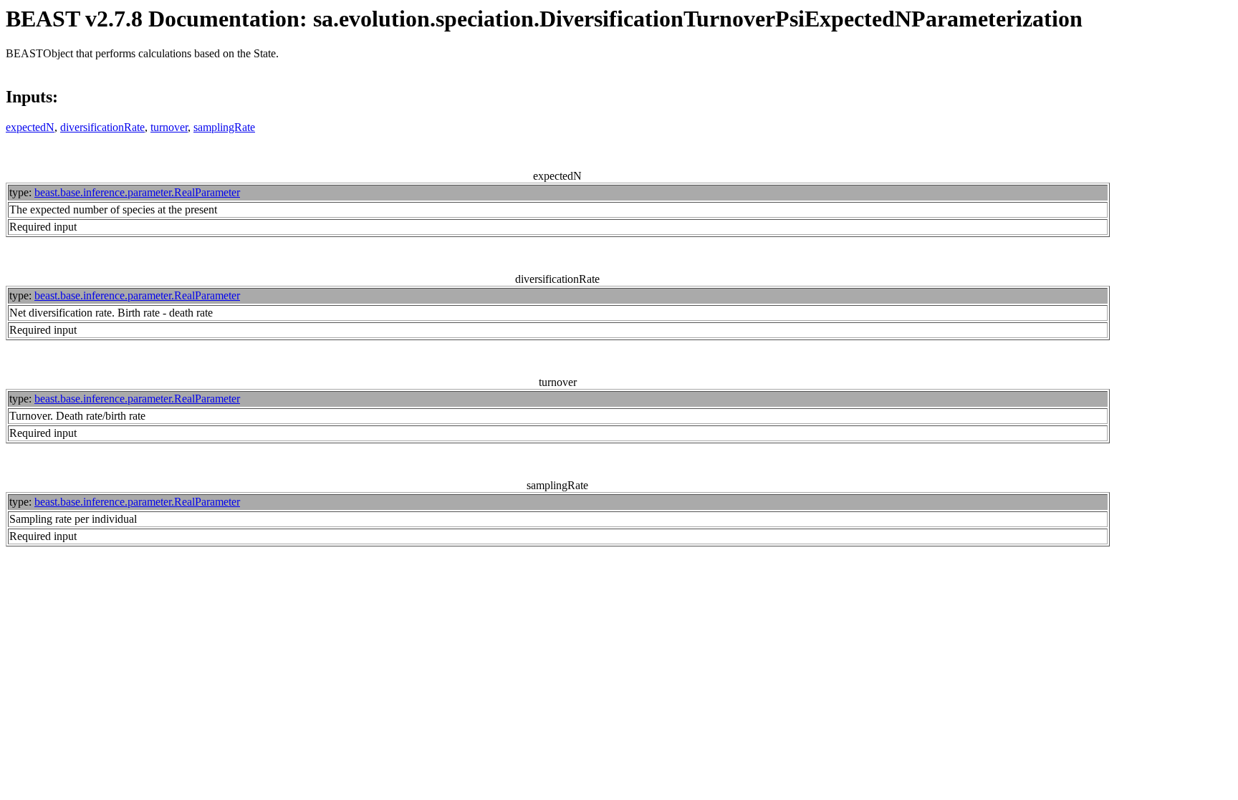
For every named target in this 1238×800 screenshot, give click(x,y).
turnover (169, 127)
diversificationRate (102, 127)
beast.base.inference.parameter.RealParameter (137, 192)
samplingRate (224, 127)
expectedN (30, 127)
